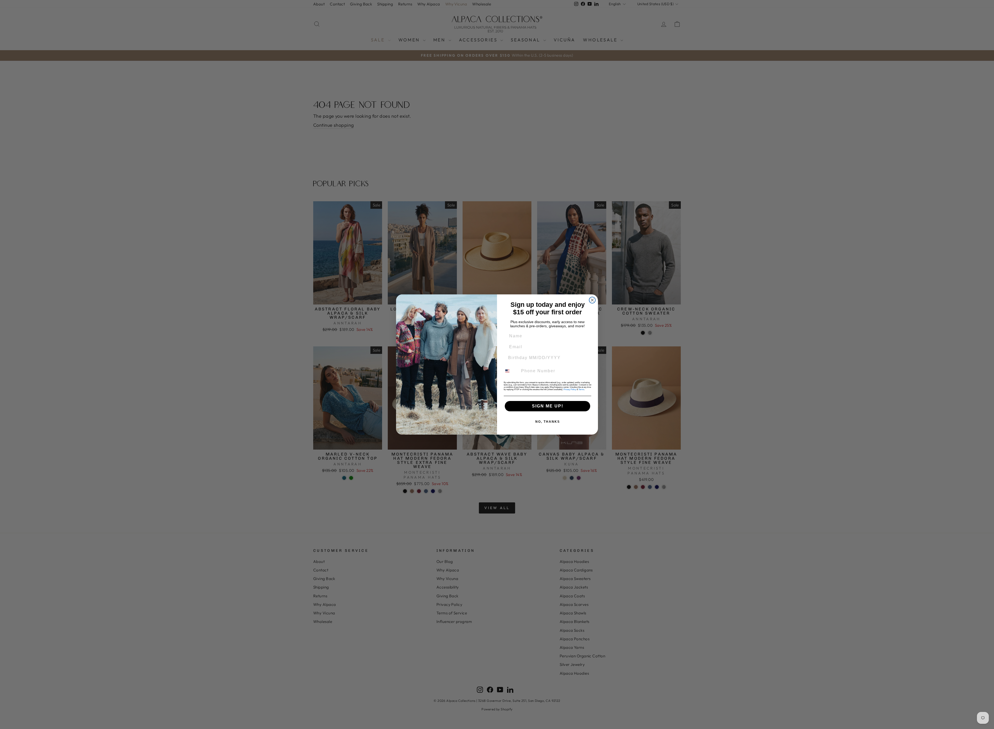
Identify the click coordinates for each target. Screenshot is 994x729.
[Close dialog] (592, 300)
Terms (581, 389)
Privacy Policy (570, 389)
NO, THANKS (547, 421)
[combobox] (510, 371)
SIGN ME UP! (547, 406)
